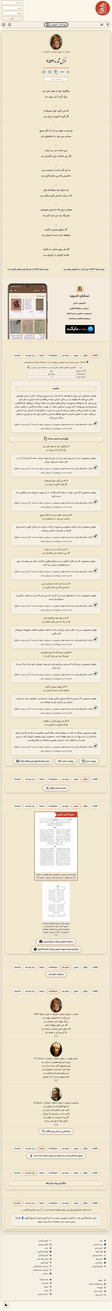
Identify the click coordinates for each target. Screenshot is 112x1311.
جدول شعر (99, 1248)
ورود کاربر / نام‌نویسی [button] (57, 24)
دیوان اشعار (57, 52)
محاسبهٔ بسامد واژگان (57, 788)
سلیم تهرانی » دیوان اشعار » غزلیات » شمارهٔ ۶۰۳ (56, 1058)
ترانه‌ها (41, 355)
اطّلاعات (95, 355)
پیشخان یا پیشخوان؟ (41, 1270)
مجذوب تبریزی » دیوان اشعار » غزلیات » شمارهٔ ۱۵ (56, 1103)
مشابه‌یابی (99, 1262)
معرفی (100, 1280)
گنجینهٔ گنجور (43, 1255)
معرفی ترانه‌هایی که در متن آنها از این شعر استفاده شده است (58, 1155)
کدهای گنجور (44, 1240)
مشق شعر (65, 355)
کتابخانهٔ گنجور (43, 1251)
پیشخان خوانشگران (41, 1266)
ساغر (47, 1248)
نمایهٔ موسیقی (97, 1255)
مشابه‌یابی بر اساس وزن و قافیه (57, 1131)
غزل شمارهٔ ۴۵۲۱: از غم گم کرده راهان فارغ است (28, 269)
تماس (46, 1290)
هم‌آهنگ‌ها (53, 355)
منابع (46, 1286)
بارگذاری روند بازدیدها (56, 1183)
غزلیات (47, 52)
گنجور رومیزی (43, 1244)
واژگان (85, 355)
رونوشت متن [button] (90, 761)
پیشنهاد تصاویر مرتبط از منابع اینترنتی (58, 941)
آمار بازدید (45, 1283)
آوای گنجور (45, 1262)
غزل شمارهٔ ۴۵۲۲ (56, 61)
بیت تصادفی (98, 1244)
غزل (51, 370)
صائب (67, 52)
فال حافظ (99, 1251)
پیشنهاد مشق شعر (56, 974)
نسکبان (46, 1273)
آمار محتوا (99, 1294)
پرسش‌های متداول (96, 1284)
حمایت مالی (98, 1291)
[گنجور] (102, 8)
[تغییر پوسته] (6, 1305)
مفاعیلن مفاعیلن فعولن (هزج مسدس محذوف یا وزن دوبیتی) (53, 367)
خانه (101, 1240)
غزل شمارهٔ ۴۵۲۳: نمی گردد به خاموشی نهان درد (84, 269)
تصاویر (76, 355)
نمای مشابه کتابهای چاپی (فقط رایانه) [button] (34, 761)
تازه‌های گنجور (98, 1266)
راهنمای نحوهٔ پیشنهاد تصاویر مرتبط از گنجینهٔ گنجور (58, 949)
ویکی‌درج (51, 373)
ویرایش (47, 428)
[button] (108, 25)
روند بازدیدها (30, 355)
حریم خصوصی (43, 1294)
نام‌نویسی (64, 1218)
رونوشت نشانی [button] (67, 761)
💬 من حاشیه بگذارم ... (32, 1210)
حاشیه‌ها (18, 355)
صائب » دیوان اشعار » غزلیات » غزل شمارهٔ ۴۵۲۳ (56, 1014)
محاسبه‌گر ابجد (43, 1259)
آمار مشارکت (44, 1279)
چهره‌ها (100, 1287)
